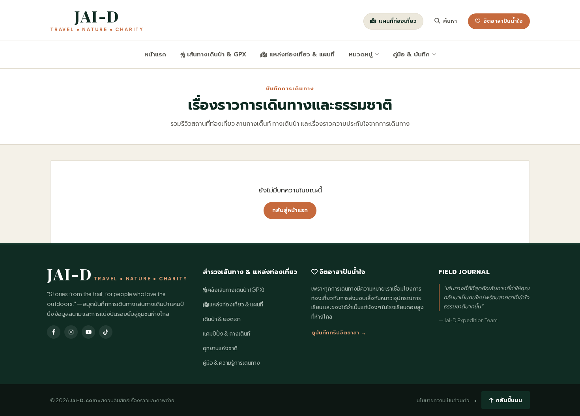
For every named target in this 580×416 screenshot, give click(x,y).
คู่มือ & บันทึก (411, 54)
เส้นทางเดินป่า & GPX (216, 54)
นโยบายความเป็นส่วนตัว (443, 400)
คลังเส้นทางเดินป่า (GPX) (235, 289)
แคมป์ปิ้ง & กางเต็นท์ (226, 333)
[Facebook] (53, 332)
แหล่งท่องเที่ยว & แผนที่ (302, 54)
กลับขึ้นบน (509, 399)
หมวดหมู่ (360, 54)
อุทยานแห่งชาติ (220, 348)
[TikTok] (105, 332)
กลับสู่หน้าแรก (290, 210)
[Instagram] (71, 332)
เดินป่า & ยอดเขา (222, 318)
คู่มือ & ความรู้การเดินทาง (231, 362)
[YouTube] (88, 332)
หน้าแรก (155, 54)
